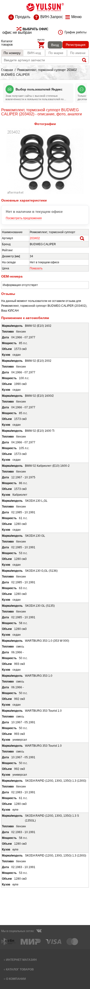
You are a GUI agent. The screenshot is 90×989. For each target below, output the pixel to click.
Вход (55, 45)
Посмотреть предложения (24, 218)
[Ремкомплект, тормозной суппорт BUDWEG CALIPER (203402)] (45, 193)
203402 (35, 238)
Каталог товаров (20, 969)
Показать (36, 268)
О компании (16, 978)
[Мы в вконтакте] (39, 931)
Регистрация (75, 45)
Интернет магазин (21, 959)
